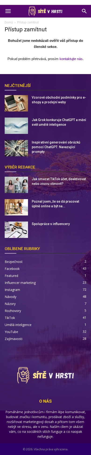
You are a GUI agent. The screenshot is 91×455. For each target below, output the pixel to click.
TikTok (10, 317)
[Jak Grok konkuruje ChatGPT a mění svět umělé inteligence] (16, 126)
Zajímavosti (13, 339)
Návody (10, 296)
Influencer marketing (20, 282)
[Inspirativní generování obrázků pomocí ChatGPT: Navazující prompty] (16, 148)
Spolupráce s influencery (51, 224)
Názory (10, 303)
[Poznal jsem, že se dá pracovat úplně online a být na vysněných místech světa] (16, 207)
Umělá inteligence (18, 324)
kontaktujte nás (71, 59)
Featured (11, 275)
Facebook (12, 268)
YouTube (11, 332)
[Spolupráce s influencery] (16, 230)
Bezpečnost (14, 261)
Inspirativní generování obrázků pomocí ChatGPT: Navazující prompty (56, 147)
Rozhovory (13, 310)
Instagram (12, 289)
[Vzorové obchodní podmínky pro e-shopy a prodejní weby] (16, 103)
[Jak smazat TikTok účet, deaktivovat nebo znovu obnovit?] (16, 185)
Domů (9, 22)
